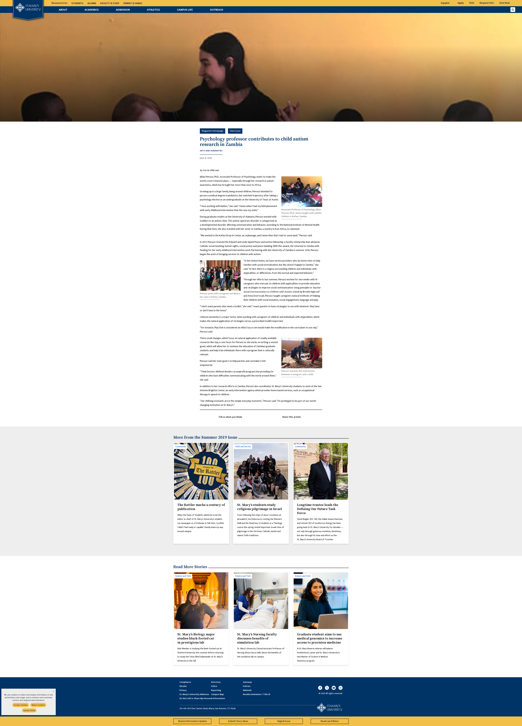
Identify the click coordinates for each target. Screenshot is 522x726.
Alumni (91, 3)
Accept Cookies (21, 705)
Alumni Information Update (192, 721)
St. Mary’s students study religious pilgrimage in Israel (259, 507)
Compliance (185, 682)
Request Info (487, 3)
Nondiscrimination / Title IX (256, 694)
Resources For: (59, 3)
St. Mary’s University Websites (194, 694)
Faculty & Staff (109, 3)
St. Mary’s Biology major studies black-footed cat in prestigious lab (196, 638)
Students (77, 3)
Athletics (153, 9)
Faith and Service (243, 446)
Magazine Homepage (212, 131)
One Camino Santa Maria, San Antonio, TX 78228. (213, 708)
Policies (247, 686)
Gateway (247, 682)
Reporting (216, 690)
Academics (92, 9)
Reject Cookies (38, 705)
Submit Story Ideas (238, 721)
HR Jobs (183, 686)
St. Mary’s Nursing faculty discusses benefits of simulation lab (257, 638)
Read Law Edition (330, 721)
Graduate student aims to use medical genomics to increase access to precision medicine (319, 638)
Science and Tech (183, 576)
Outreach (216, 9)
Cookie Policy (29, 710)
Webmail (247, 690)
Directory (215, 682)
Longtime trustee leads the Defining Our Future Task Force (317, 509)
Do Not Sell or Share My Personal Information (202, 698)
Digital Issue (283, 721)
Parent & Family (132, 3)
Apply (461, 3)
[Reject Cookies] (53, 691)
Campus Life (185, 9)
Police (214, 686)
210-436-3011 (185, 708)
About (63, 9)
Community (180, 446)
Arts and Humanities (211, 151)
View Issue (235, 131)
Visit (471, 3)
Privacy (183, 690)
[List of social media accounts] (329, 688)
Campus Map (217, 694)
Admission (123, 9)
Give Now (504, 3)
